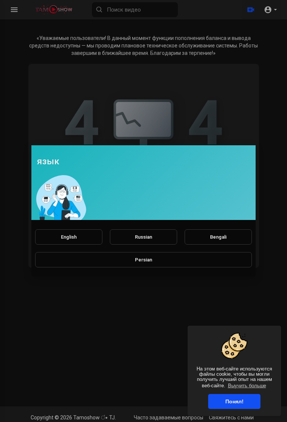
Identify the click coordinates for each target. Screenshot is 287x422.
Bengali (218, 237)
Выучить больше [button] (247, 385)
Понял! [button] (234, 401)
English (69, 237)
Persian (143, 260)
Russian (143, 237)
